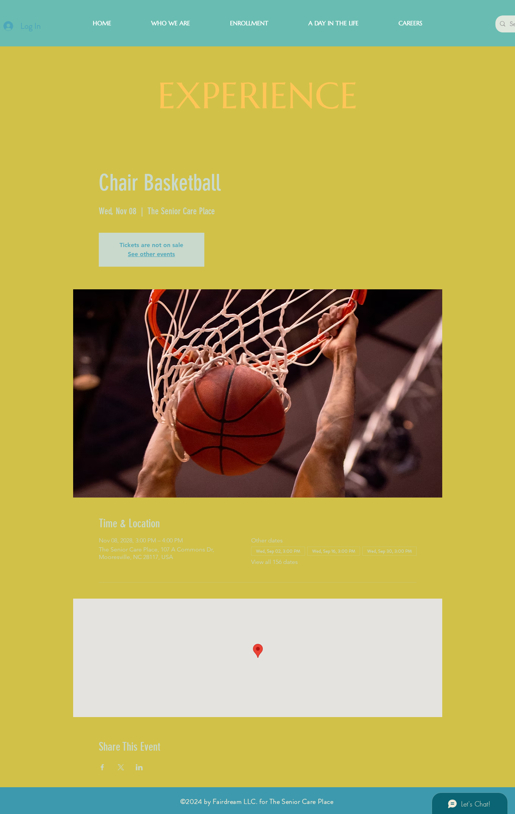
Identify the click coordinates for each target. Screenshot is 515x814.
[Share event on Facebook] (102, 767)
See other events (151, 254)
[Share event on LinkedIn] (139, 767)
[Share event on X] (120, 767)
